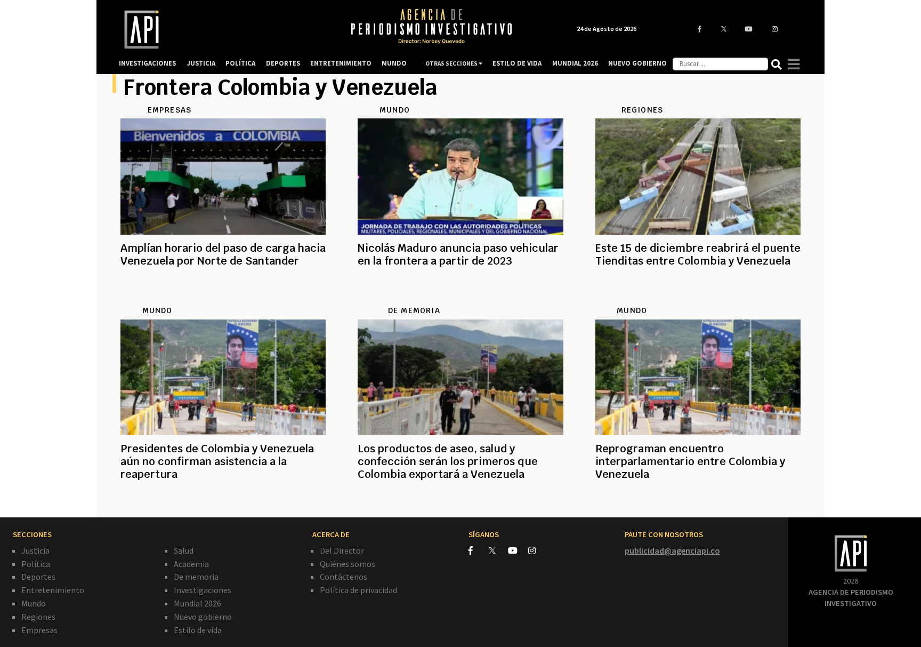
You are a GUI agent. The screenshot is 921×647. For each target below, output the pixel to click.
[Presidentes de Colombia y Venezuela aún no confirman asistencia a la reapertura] (223, 499)
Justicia (35, 550)
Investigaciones (202, 590)
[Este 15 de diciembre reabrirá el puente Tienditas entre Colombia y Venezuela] (698, 299)
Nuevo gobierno (203, 616)
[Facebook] (478, 550)
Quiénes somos (347, 563)
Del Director (342, 550)
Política (35, 563)
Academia (191, 563)
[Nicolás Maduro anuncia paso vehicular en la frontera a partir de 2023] (460, 299)
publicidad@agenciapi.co (672, 550)
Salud (183, 550)
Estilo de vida (198, 630)
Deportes (38, 576)
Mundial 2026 (197, 603)
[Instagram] (537, 550)
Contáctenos (343, 576)
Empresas (39, 630)
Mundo (33, 603)
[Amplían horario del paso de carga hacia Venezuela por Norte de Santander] (223, 299)
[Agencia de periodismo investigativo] (224, 29)
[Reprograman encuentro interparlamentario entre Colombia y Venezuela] (698, 499)
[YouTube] (518, 550)
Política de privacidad (358, 590)
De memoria (196, 576)
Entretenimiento (52, 590)
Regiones (38, 616)
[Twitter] (497, 550)
